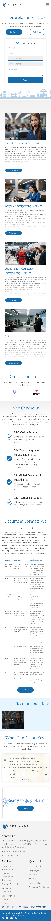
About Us (33, 878)
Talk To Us (37, 32)
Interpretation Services (13, 720)
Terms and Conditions (39, 887)
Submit (25, 80)
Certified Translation (11, 884)
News (4, 903)
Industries (33, 874)
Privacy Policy (35, 883)
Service (6, 861)
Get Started (13, 32)
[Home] (12, 4)
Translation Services (38, 866)
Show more (13, 170)
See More (25, 690)
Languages (34, 870)
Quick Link (35, 861)
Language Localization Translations (7, 876)
